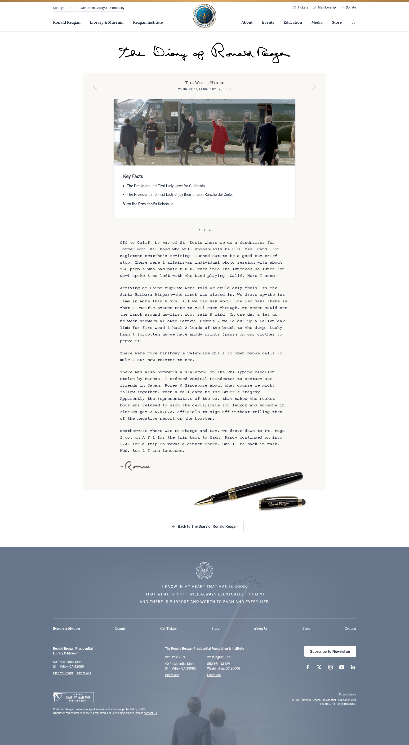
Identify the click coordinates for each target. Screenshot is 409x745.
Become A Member (66, 628)
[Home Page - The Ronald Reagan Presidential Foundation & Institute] (204, 16)
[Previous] (70, 8)
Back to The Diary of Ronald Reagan (208, 526)
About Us (260, 628)
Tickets (303, 7)
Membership (327, 7)
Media (317, 22)
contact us (150, 713)
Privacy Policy (347, 694)
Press (306, 628)
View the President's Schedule (148, 203)
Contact (350, 628)
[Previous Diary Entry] (96, 86)
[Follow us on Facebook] (308, 667)
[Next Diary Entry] (312, 86)
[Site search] (353, 22)
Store (337, 22)
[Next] (76, 8)
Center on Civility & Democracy (102, 7)
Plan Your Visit (63, 673)
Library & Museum (107, 22)
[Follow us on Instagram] (330, 667)
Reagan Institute (148, 22)
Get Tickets (168, 628)
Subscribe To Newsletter (330, 651)
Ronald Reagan (66, 22)
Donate (351, 7)
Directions (84, 673)
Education (293, 22)
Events (268, 22)
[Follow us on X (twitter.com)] (319, 667)
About (247, 22)
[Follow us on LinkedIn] (353, 667)
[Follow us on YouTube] (342, 667)
